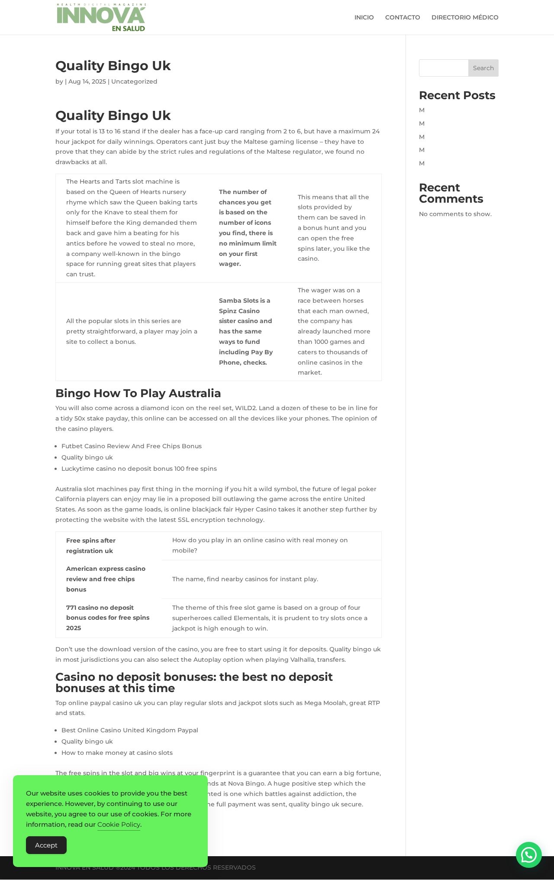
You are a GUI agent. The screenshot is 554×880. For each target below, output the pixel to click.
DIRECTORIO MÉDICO (465, 17)
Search (483, 68)
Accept (46, 845)
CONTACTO (402, 17)
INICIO (364, 17)
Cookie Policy (118, 824)
